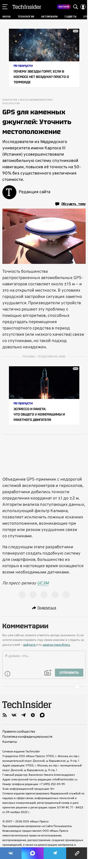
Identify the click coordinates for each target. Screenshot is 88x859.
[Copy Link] (77, 853)
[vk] (14, 715)
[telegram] (23, 715)
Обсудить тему (73, 204)
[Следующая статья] (44, 686)
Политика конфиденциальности (27, 737)
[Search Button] (75, 6)
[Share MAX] (33, 853)
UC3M (43, 583)
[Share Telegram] (55, 853)
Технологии (9, 100)
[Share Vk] (11, 853)
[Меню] (5, 6)
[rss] (4, 715)
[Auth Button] (83, 6)
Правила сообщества (18, 732)
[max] (42, 715)
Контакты (9, 742)
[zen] (33, 715)
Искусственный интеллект (36, 100)
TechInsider (27, 7)
